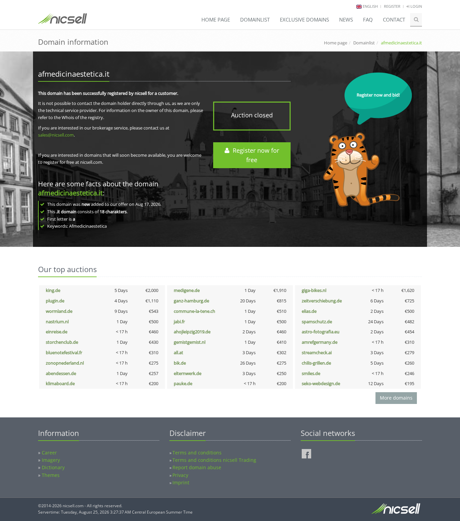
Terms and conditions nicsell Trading (214, 460)
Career (49, 452)
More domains (396, 398)
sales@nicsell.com (56, 135)
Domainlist (255, 19)
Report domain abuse (196, 467)
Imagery (51, 460)
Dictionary (53, 467)
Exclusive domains (304, 19)
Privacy (180, 475)
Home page (215, 19)
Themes (51, 475)
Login (415, 6)
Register (392, 6)
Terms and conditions (197, 452)
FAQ (368, 19)
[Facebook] (306, 453)
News (346, 19)
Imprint (180, 482)
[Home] (62, 21)
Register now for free (254, 155)
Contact (394, 19)
